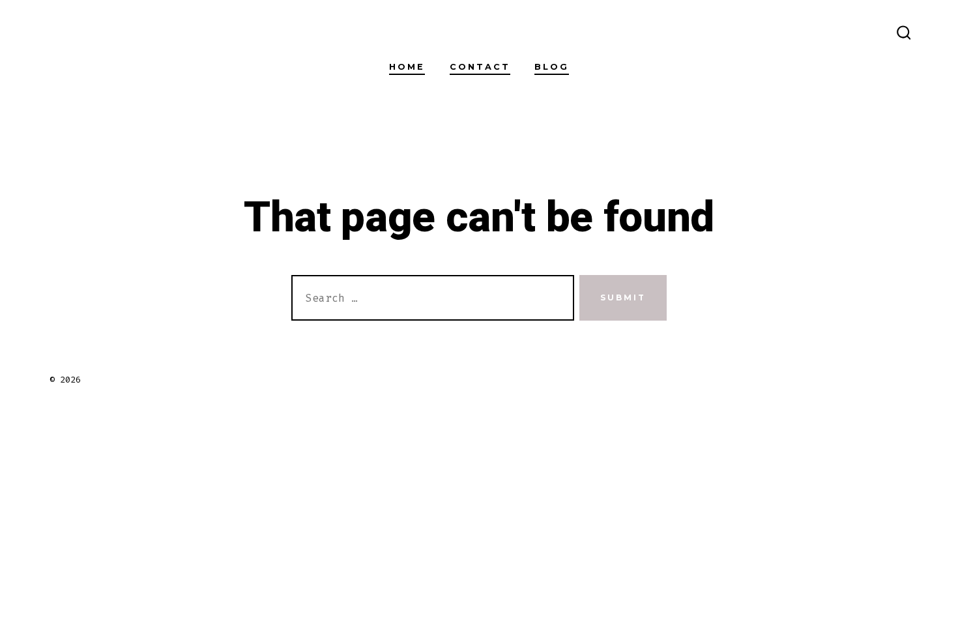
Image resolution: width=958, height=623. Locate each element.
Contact (480, 67)
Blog (551, 67)
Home (407, 67)
